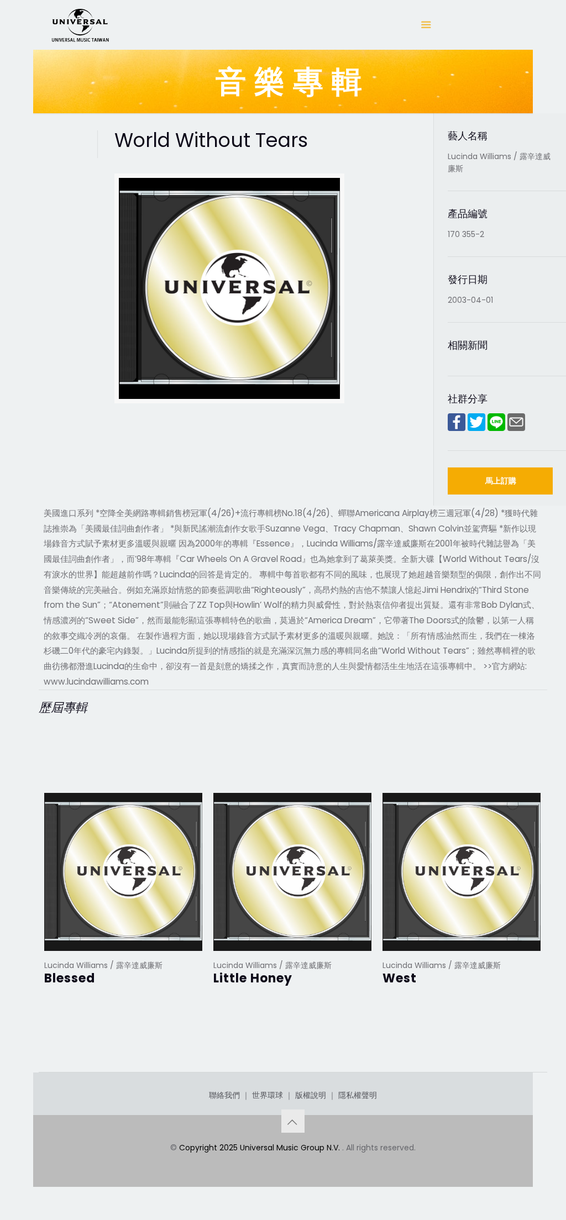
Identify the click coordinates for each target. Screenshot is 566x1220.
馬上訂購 (500, 480)
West (399, 978)
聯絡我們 (224, 1095)
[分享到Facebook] (456, 428)
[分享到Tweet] (476, 428)
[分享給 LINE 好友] (496, 428)
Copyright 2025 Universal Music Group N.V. (260, 1147)
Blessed (69, 978)
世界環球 (267, 1095)
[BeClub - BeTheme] (79, 25)
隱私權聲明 (357, 1095)
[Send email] (516, 428)
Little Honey (252, 978)
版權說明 (310, 1095)
